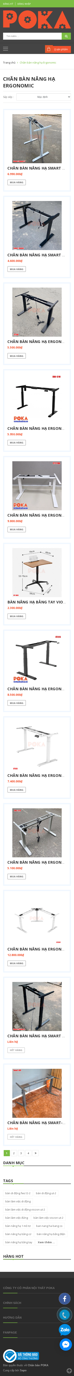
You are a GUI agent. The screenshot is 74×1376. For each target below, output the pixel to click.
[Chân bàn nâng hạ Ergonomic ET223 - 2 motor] (37, 659)
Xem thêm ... (46, 1242)
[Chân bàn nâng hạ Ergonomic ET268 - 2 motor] (37, 312)
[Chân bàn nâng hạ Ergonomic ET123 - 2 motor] (37, 746)
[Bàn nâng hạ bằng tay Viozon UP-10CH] (37, 572)
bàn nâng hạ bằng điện (51, 1234)
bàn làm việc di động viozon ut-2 (25, 1209)
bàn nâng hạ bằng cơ (18, 1234)
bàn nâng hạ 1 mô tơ (18, 1226)
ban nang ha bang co (49, 1226)
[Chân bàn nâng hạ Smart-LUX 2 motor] (37, 1093)
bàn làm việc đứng (16, 1218)
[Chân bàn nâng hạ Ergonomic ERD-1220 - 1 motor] (37, 832)
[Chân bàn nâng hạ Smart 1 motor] (37, 225)
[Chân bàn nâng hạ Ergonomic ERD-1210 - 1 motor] (37, 398)
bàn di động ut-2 (46, 1193)
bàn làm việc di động (18, 1201)
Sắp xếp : (8, 97)
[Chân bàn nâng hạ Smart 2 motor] (37, 138)
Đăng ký (8, 3)
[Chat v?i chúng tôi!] (66, 1344)
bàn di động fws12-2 (17, 1193)
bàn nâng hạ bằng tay (18, 1242)
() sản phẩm (61, 49)
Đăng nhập (24, 3)
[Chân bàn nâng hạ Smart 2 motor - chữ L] (37, 1006)
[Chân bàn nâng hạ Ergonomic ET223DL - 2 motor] (37, 485)
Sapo (23, 1370)
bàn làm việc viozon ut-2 (48, 1218)
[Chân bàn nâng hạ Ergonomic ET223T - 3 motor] (37, 919)
